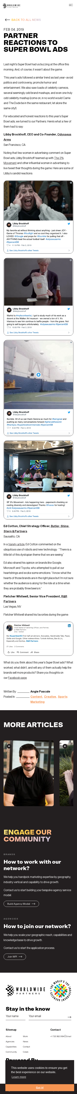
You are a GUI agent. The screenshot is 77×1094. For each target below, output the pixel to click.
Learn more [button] (19, 1076)
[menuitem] (13, 1036)
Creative (50, 696)
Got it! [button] (40, 1087)
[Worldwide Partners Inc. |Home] (11, 7)
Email (68, 1036)
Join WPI (12, 956)
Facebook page (17, 677)
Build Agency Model (18, 904)
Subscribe (69, 1017)
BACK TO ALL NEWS (26, 20)
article (21, 544)
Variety (12, 544)
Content (36, 696)
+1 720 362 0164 (57, 1036)
